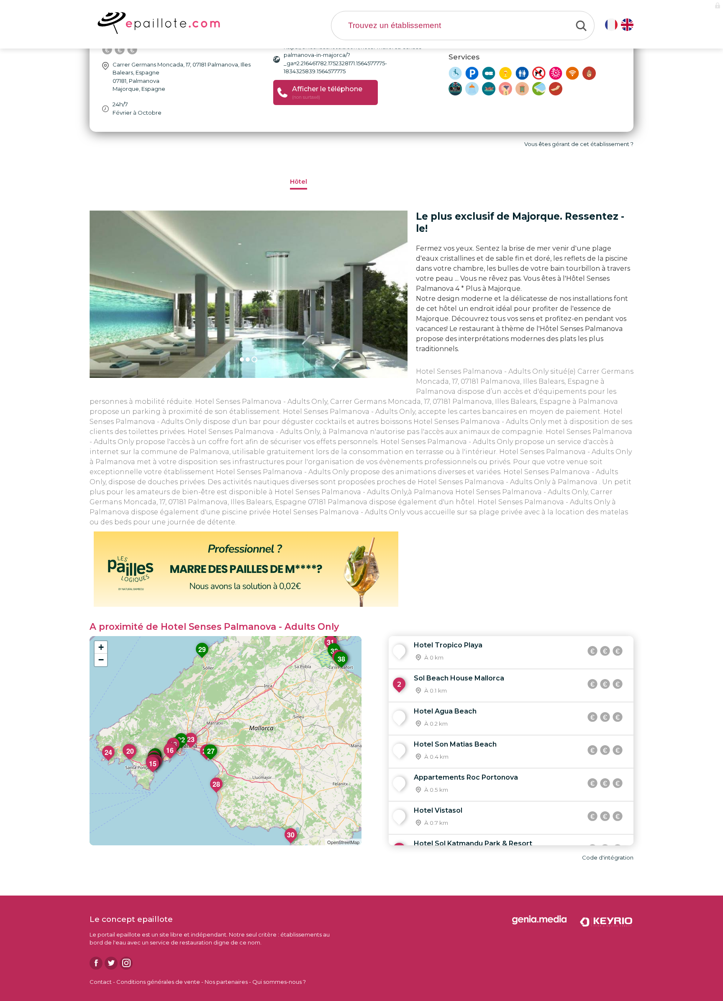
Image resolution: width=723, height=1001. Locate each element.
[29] (202, 657)
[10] (156, 769)
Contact (101, 981)
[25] (206, 759)
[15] (153, 772)
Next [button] (414, 294)
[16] (170, 758)
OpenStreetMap (343, 842)
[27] (211, 759)
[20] (130, 759)
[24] (108, 760)
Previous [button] (83, 294)
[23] (191, 747)
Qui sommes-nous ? (279, 981)
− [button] (101, 659)
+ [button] (101, 647)
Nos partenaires (226, 981)
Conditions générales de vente (158, 981)
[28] (216, 792)
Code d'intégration (607, 857)
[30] (291, 843)
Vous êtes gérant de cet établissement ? (578, 144)
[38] (341, 667)
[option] (249, 294)
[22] (181, 748)
